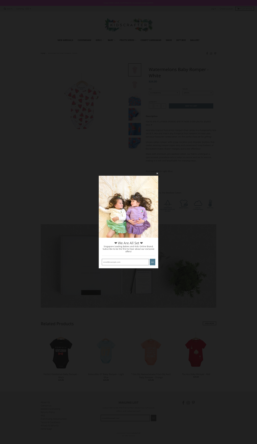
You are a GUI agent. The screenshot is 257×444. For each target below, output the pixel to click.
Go (152, 262)
